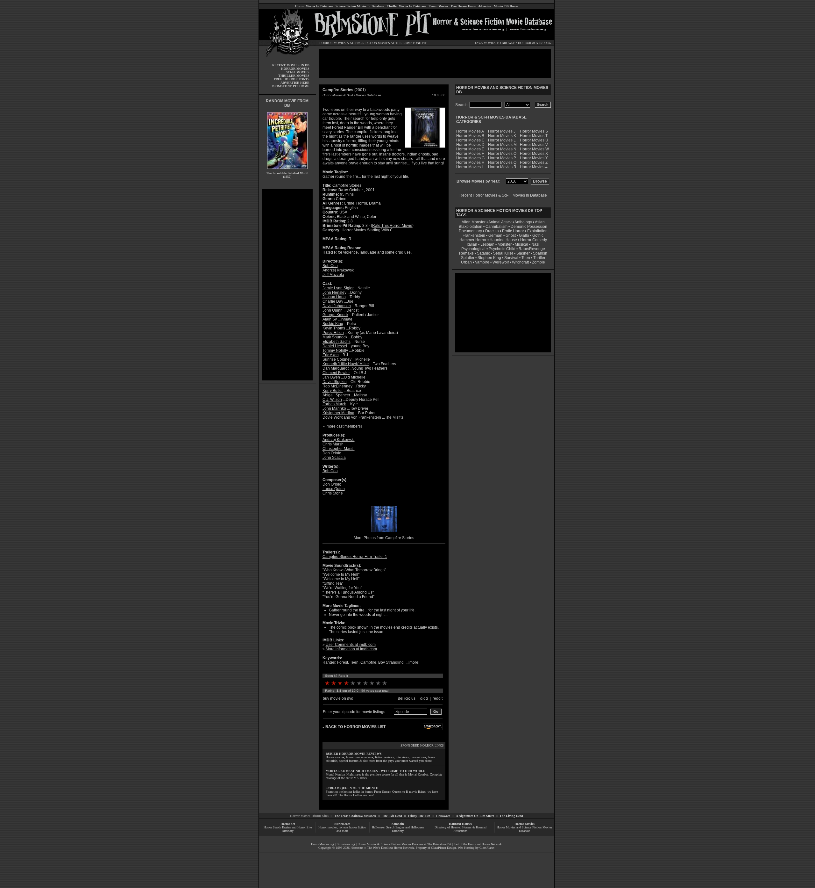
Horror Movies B (470, 136)
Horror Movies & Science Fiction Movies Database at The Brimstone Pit (404, 844)
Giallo (524, 235)
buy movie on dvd (338, 698)
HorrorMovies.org (322, 844)
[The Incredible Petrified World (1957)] (287, 170)
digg (424, 698)
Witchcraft (520, 262)
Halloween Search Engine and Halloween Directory (398, 829)
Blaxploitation (470, 226)
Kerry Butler (332, 390)
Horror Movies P (502, 158)
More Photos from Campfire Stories (384, 538)
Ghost (511, 235)
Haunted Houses (460, 824)
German (495, 235)
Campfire (368, 662)
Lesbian (487, 244)
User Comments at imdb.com (351, 644)
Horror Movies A (470, 131)
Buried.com (342, 824)
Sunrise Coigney (336, 359)
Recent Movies (438, 6)
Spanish (540, 253)
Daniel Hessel (334, 346)
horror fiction (357, 827)
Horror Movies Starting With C (367, 230)
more (413, 662)
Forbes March (334, 404)
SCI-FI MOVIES (297, 72)
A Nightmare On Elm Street (475, 816)
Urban (466, 262)
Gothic (537, 235)
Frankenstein (474, 235)
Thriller (539, 258)
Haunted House (503, 240)
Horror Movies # (534, 167)
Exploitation (537, 231)
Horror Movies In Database (314, 6)
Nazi (535, 244)
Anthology (523, 222)
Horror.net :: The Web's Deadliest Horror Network (382, 847)
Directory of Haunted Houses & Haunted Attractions (460, 829)
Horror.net (287, 824)
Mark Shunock (334, 337)
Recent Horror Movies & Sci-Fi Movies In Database (503, 195)
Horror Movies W (534, 149)
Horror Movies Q (502, 162)
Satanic (483, 253)
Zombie (538, 262)
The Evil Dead (392, 816)
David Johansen (336, 306)
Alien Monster (473, 222)
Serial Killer (503, 253)
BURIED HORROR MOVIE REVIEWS (354, 753)
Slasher (523, 253)
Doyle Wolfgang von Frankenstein (351, 417)
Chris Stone (332, 493)
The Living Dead (511, 816)
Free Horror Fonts (463, 6)
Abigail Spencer (336, 395)
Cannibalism (496, 226)
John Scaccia (334, 457)
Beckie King (332, 323)
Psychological (473, 249)
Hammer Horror (472, 240)
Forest (342, 662)
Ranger (328, 662)
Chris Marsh (333, 444)
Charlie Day (332, 301)
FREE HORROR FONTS (291, 79)
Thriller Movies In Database (406, 6)
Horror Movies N (502, 149)
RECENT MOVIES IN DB (290, 65)
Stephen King (489, 258)
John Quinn (332, 310)
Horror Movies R (502, 167)
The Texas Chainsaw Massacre (355, 816)
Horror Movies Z (534, 162)
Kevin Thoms (333, 328)
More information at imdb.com (351, 649)
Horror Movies (524, 824)
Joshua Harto (334, 297)
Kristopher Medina (338, 413)
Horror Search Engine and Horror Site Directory (288, 829)
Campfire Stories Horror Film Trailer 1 (354, 556)
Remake (466, 253)
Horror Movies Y (534, 158)
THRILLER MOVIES (293, 75)
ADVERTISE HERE (294, 82)
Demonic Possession (529, 226)
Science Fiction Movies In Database (360, 6)
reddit (438, 698)
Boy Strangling (391, 662)
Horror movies (327, 827)
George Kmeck (335, 315)
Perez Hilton (333, 332)
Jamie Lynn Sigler (338, 288)
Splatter (467, 258)
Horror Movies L (502, 140)
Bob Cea (330, 266)
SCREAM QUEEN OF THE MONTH (352, 788)
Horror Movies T (534, 136)
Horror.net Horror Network (485, 844)
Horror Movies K (502, 136)
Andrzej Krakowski (338, 270)
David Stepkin (334, 381)
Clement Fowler (336, 373)
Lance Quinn (333, 489)
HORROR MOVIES (332, 43)
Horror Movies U (534, 140)
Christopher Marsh (338, 448)
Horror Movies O (502, 153)
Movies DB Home (506, 6)
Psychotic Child (502, 249)
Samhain (398, 824)
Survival (511, 258)
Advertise (484, 6)
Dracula (492, 231)
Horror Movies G (470, 158)
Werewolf (501, 262)
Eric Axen (330, 355)
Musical (521, 244)
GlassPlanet (486, 847)
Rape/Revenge (532, 249)
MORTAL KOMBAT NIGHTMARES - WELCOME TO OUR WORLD (375, 771)
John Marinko (334, 408)
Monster (505, 244)
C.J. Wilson (332, 399)
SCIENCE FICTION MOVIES (370, 43)
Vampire (482, 262)
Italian (472, 244)
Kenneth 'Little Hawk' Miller (345, 364)
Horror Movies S (534, 131)
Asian (540, 222)
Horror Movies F (470, 153)
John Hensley (334, 292)
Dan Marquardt (335, 368)
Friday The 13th (419, 816)
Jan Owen (331, 377)
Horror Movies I (469, 167)
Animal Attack (500, 222)
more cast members (344, 426)
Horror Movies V (534, 144)
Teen (354, 662)
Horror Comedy (533, 240)
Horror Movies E (470, 149)
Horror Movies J (501, 131)
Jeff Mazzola (333, 274)
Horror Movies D (470, 144)
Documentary (470, 231)
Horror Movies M (502, 144)
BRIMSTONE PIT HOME (290, 86)
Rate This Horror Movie (392, 225)
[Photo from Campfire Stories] (384, 533)
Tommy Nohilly (335, 350)
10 (384, 683)
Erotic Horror (513, 231)
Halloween (443, 816)
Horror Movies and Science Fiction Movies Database (524, 829)
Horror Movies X (534, 153)
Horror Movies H (470, 162)
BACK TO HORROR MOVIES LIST (355, 727)
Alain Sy (329, 319)
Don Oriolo (331, 453)
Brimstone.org (346, 844)
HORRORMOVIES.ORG (534, 43)
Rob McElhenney (337, 386)
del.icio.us (406, 698)
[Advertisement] (287, 284)
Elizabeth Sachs (336, 341)
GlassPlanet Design (443, 847)
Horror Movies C (470, 140)
